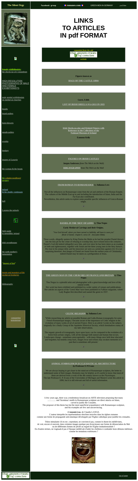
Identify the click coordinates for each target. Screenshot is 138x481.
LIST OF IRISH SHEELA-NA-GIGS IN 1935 (84, 104)
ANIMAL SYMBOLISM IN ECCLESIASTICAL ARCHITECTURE (83, 363)
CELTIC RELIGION (76, 313)
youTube (123, 5)
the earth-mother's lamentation (9, 253)
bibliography (7, 284)
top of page (123, 476)
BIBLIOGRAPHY (71, 168)
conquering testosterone (16, 319)
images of (10, 160)
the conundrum (14, 72)
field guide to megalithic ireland (10, 232)
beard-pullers (7, 113)
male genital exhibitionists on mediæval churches (13, 98)
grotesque (52, 400)
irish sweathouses (9, 242)
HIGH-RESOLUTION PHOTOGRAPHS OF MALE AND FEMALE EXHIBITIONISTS (15, 84)
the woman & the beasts (12, 169)
